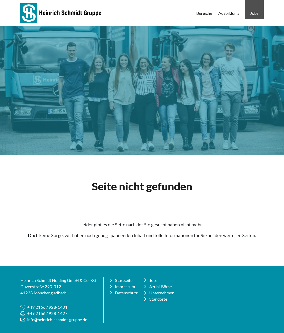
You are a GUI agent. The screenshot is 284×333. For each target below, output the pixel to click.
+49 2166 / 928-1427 (47, 313)
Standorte (158, 298)
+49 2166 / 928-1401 (47, 307)
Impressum (125, 286)
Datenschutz (126, 292)
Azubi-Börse (160, 286)
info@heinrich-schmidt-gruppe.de (57, 319)
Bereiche (204, 13)
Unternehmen (161, 292)
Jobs (254, 13)
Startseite (123, 280)
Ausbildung (228, 13)
